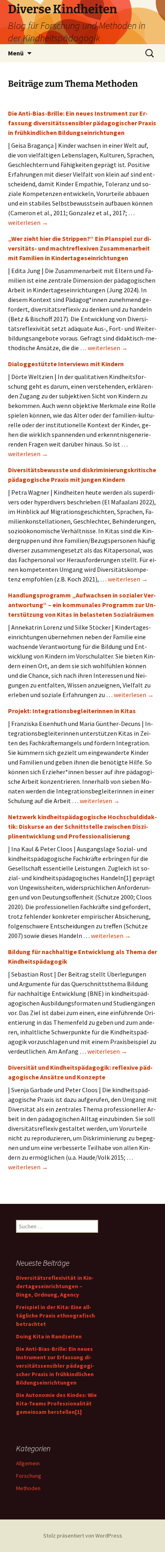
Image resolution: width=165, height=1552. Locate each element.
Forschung (28, 1475)
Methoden (28, 1488)
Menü (16, 53)
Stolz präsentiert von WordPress (82, 1535)
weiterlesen (28, 222)
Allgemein (28, 1463)
